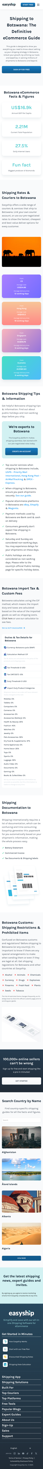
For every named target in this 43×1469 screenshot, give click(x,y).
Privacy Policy (28, 1458)
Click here (7, 618)
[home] (9, 4)
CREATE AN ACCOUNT (21, 451)
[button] (38, 4)
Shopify (34, 504)
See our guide (23, 495)
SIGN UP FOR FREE (21, 69)
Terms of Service (15, 1458)
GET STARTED (21, 1081)
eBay (26, 504)
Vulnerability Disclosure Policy (21, 1461)
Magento (13, 508)
